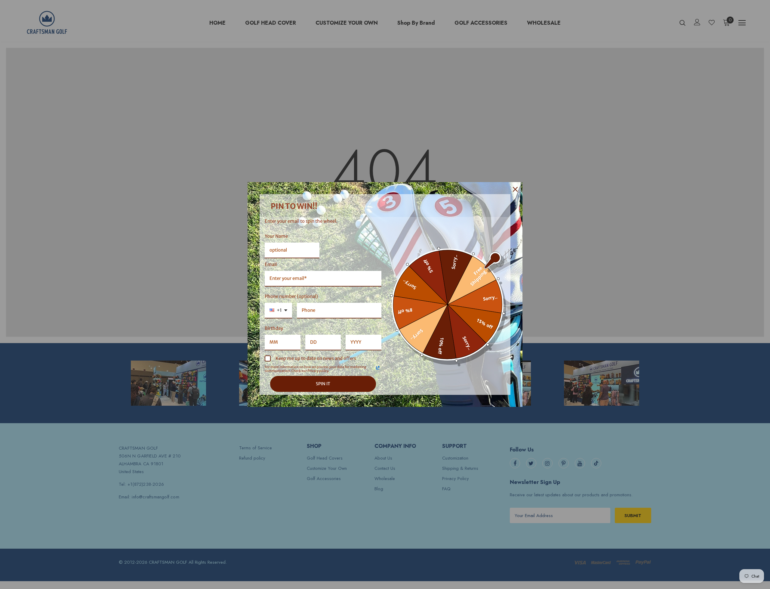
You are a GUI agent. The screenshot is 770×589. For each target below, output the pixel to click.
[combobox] (278, 310)
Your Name (276, 236)
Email (271, 264)
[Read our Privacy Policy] (377, 367)
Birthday (274, 328)
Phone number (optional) (291, 296)
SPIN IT (323, 383)
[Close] (515, 189)
